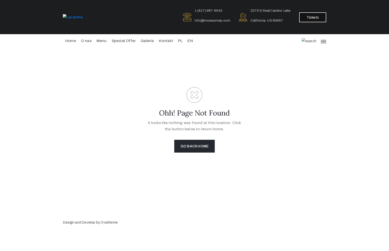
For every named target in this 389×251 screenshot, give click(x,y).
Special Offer (124, 41)
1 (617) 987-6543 (208, 10)
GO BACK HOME (194, 146)
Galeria (147, 41)
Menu (102, 41)
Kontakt (166, 41)
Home (70, 41)
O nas (86, 41)
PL (180, 41)
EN (190, 41)
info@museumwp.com (212, 20)
